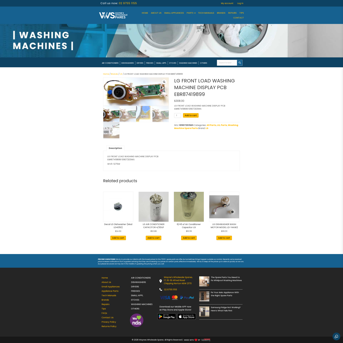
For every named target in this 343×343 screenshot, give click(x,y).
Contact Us (107, 317)
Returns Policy (109, 326)
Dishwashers (127, 63)
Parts (190, 12)
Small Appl (161, 63)
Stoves (172, 63)
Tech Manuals (206, 12)
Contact (238, 17)
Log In (240, 3)
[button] (195, 13)
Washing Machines (188, 63)
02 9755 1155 (128, 3)
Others (203, 63)
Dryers (140, 63)
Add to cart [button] (118, 237)
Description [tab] (115, 148)
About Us (156, 12)
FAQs (104, 313)
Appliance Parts (110, 291)
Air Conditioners (110, 63)
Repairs (232, 12)
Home (145, 12)
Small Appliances (174, 12)
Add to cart (191, 115)
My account (227, 3)
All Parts (211, 125)
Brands (221, 12)
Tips (241, 12)
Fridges (149, 63)
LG (121, 74)
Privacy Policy (109, 321)
